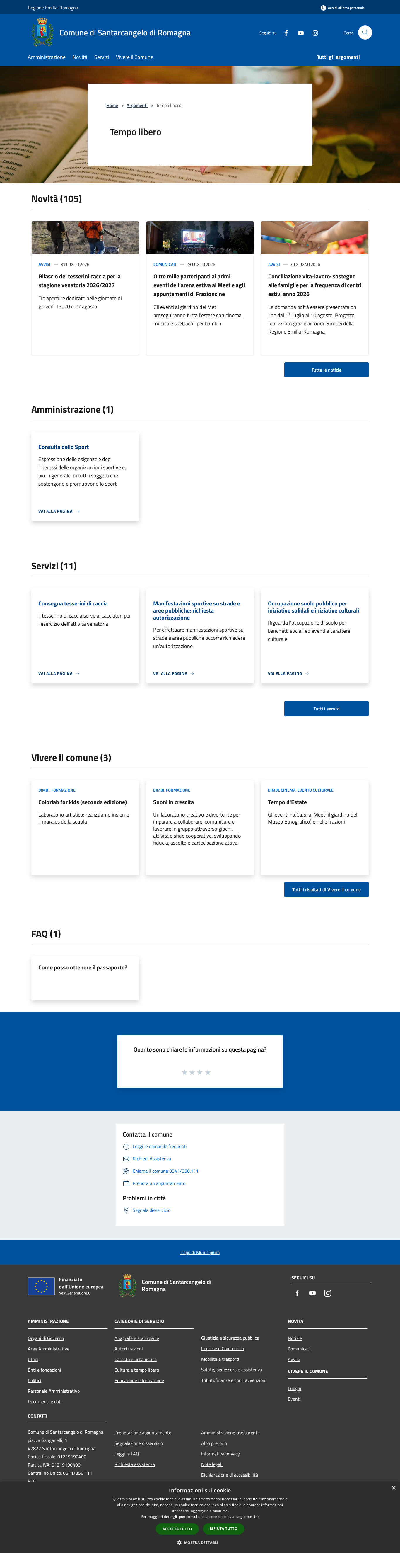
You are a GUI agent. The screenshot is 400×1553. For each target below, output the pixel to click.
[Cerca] (365, 32)
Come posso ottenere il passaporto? (82, 967)
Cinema (288, 790)
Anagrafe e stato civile (136, 1338)
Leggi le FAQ (126, 1453)
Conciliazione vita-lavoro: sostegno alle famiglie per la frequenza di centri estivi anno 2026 (314, 285)
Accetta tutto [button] (177, 1528)
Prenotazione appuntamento (142, 1432)
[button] (200, 1542)
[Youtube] (298, 32)
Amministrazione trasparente (230, 1432)
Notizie (295, 1338)
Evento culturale (315, 790)
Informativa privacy (220, 1453)
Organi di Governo (46, 1338)
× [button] (393, 1488)
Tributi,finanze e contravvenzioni (233, 1380)
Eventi (294, 1398)
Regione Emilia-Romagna (53, 7)
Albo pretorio (214, 1443)
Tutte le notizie (326, 369)
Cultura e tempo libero (136, 1369)
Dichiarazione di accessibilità (229, 1474)
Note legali (212, 1464)
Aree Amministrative (48, 1348)
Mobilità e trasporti (220, 1359)
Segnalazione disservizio (138, 1443)
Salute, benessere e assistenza (231, 1369)
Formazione (63, 790)
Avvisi (44, 264)
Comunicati (164, 264)
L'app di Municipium (200, 1252)
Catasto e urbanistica (135, 1359)
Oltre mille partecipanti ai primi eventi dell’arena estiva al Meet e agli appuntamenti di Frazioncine (199, 285)
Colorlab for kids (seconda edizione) (82, 802)
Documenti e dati (45, 1401)
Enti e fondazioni (44, 1369)
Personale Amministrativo (54, 1390)
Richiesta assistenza (134, 1464)
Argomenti (137, 105)
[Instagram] (313, 32)
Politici (34, 1380)
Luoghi (294, 1388)
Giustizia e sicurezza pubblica (230, 1337)
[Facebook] (284, 32)
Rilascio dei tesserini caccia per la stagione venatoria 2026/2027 (80, 281)
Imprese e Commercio (222, 1348)
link (256, 1516)
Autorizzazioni (128, 1348)
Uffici (33, 1359)
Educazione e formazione (139, 1380)
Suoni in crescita (173, 802)
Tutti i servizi (327, 708)
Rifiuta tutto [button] (223, 1528)
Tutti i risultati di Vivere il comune (326, 889)
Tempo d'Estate (287, 802)
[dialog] (200, 1517)
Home (112, 105)
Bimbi (43, 790)
